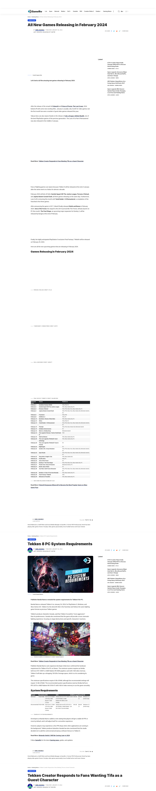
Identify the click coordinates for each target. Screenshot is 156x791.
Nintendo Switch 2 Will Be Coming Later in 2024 (54, 735)
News (117, 78)
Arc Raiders (110, 85)
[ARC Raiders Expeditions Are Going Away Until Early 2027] (102, 83)
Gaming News (32, 20)
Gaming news (54, 740)
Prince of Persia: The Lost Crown (72, 106)
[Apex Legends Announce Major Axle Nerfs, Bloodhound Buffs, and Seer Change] (102, 74)
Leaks (117, 95)
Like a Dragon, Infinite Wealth (74, 116)
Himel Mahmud (39, 30)
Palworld (55, 106)
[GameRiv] (35, 11)
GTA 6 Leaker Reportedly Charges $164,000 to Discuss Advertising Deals (116, 64)
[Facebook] (85, 520)
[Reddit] (92, 520)
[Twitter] (87, 520)
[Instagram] (89, 520)
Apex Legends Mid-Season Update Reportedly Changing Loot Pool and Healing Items (116, 90)
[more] (113, 11)
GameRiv (38, 740)
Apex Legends (111, 78)
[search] (119, 11)
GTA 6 (116, 68)
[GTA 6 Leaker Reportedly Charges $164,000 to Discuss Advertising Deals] (102, 65)
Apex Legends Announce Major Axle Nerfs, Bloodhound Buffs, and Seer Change (117, 73)
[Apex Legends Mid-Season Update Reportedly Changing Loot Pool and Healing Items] (102, 91)
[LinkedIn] (90, 520)
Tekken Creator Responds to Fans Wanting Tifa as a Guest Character (61, 161)
